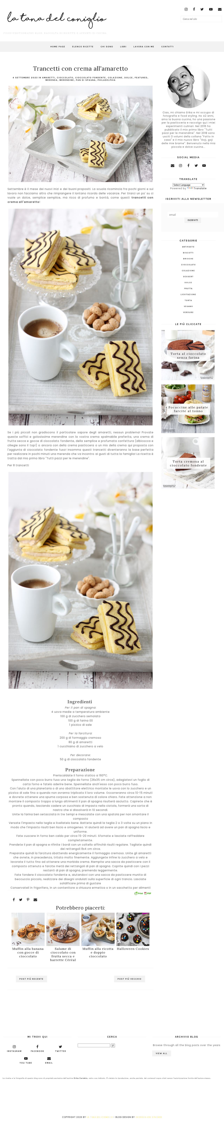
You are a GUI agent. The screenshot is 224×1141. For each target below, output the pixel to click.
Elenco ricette (83, 46)
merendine (66, 80)
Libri (123, 46)
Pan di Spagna (86, 80)
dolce (128, 77)
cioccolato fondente (90, 77)
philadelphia (107, 80)
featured (141, 77)
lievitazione (188, 294)
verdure (188, 312)
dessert (188, 277)
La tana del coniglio (100, 1117)
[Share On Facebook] (14, 899)
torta (188, 300)
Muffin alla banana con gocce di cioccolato (28, 952)
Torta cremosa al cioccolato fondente (188, 463)
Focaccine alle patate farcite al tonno (188, 409)
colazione (115, 77)
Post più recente (31, 979)
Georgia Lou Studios (148, 1117)
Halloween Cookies (133, 949)
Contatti (167, 46)
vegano (188, 306)
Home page (57, 46)
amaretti (48, 77)
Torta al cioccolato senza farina (188, 356)
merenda (52, 80)
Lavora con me (144, 46)
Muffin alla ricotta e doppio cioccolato (98, 952)
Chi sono (107, 46)
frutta (188, 289)
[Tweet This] (21, 899)
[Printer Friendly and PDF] (142, 894)
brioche (188, 259)
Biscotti (188, 253)
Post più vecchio (130, 979)
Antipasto (188, 247)
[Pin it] (28, 899)
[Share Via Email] (35, 899)
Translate (200, 188)
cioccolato (65, 77)
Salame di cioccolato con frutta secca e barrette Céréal (63, 954)
